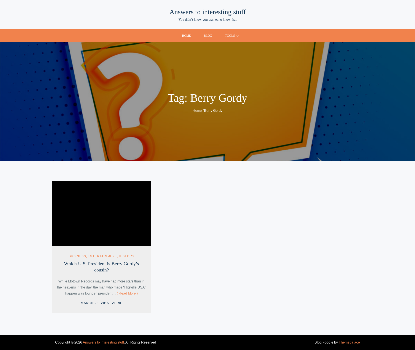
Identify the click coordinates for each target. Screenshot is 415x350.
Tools (230, 35)
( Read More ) (127, 293)
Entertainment (102, 256)
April (117, 303)
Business (77, 256)
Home (186, 35)
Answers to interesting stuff (207, 12)
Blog (208, 35)
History (126, 256)
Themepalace (349, 342)
